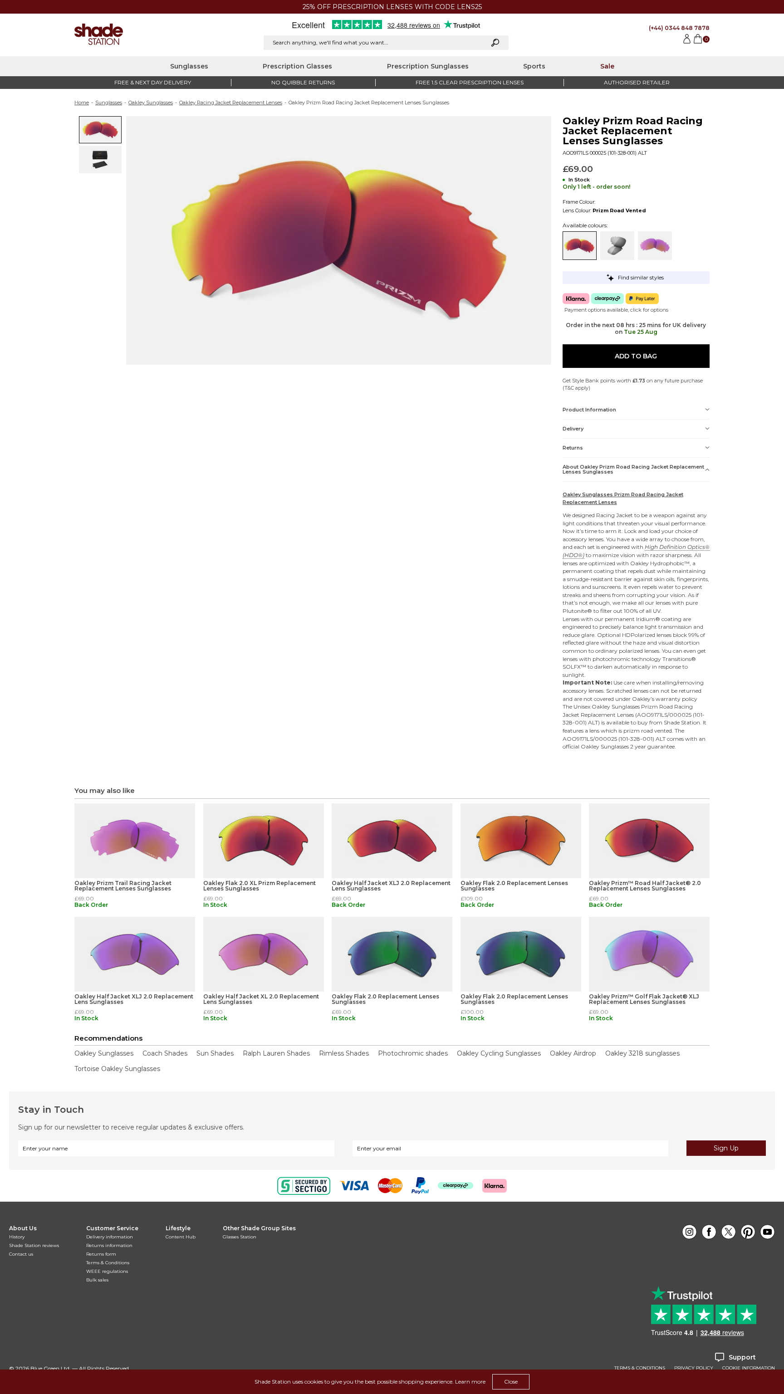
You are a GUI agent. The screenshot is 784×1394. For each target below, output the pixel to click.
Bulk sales (97, 1280)
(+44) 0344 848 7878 (679, 27)
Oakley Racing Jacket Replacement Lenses (230, 102)
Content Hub (181, 1237)
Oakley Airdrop (573, 1053)
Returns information (109, 1245)
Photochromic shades (413, 1053)
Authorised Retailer (637, 82)
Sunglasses (189, 66)
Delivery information (109, 1237)
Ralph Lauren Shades (276, 1053)
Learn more (470, 1381)
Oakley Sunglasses (150, 102)
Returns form (101, 1254)
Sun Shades (215, 1053)
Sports (534, 66)
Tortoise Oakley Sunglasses (117, 1069)
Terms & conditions (639, 1368)
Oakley (639, 563)
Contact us (21, 1254)
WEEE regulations (107, 1271)
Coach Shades (164, 1053)
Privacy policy (693, 1368)
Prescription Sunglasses (428, 66)
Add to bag (636, 356)
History (16, 1237)
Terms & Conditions (107, 1263)
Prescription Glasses (297, 66)
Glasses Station (239, 1237)
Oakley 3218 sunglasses (642, 1053)
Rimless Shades (344, 1053)
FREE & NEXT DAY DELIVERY (152, 82)
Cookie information (748, 1368)
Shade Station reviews (34, 1245)
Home (81, 102)
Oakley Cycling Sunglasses (499, 1053)
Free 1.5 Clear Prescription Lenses (470, 82)
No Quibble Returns (303, 82)
